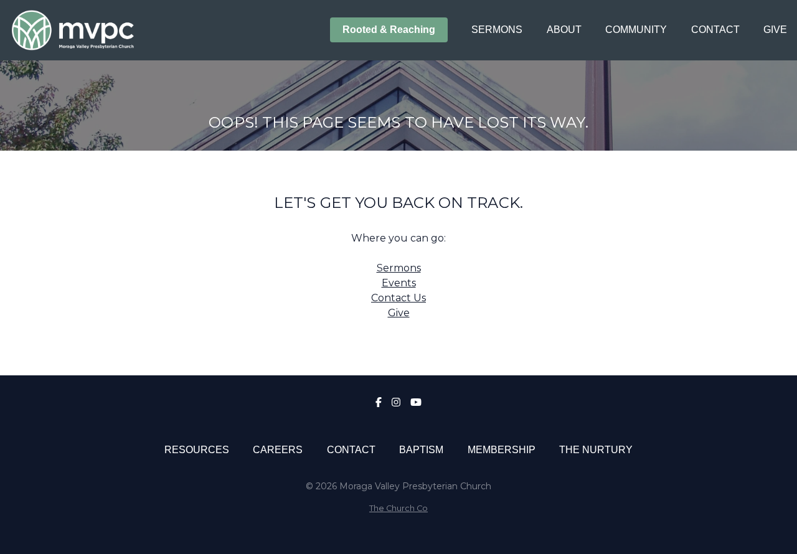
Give (399, 313)
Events (399, 283)
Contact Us (398, 298)
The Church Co (398, 508)
